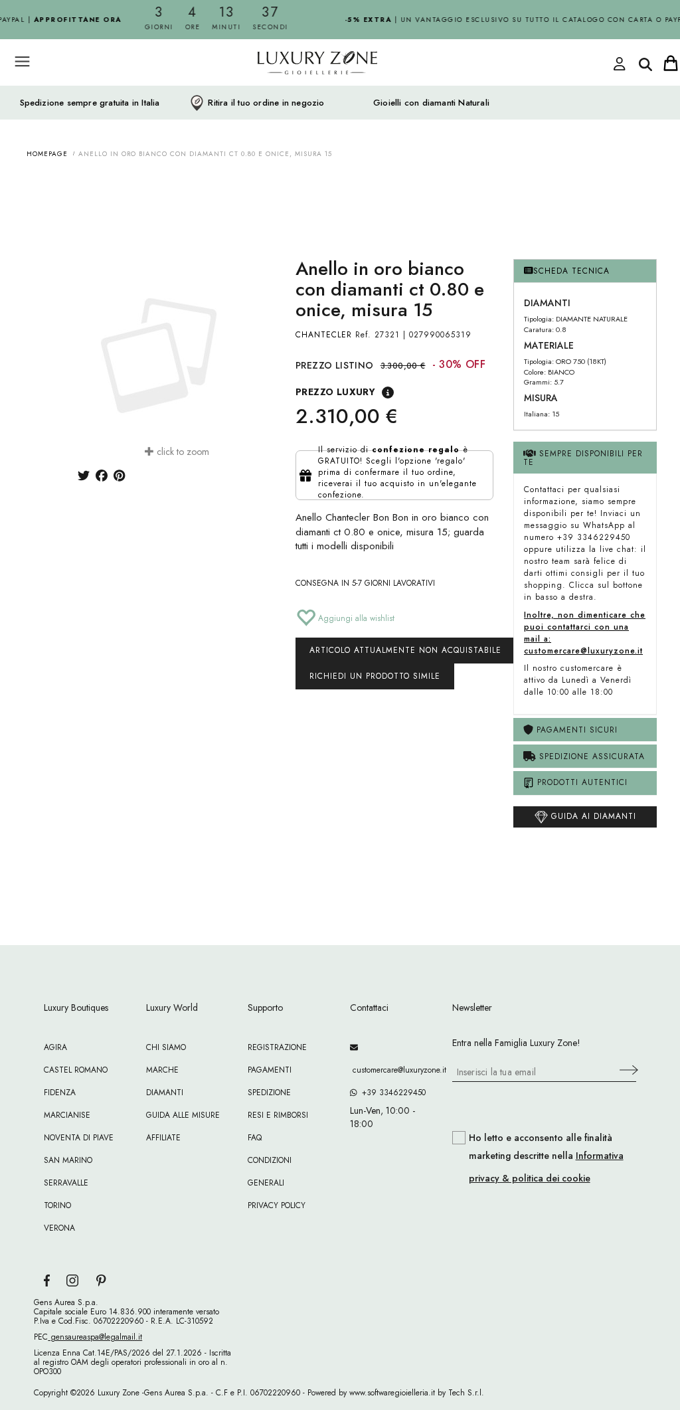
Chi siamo (166, 1047)
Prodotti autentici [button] (581, 782)
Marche (162, 1070)
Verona (59, 1228)
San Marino (68, 1160)
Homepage (47, 154)
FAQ (255, 1138)
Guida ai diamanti (592, 816)
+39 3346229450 (391, 1093)
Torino (57, 1205)
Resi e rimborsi (278, 1115)
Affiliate (163, 1138)
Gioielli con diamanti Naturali (431, 103)
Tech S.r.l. (466, 1393)
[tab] (585, 271)
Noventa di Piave (79, 1138)
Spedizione (269, 1093)
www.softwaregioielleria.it (392, 1393)
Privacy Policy (276, 1205)
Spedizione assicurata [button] (590, 756)
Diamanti (164, 1093)
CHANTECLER (324, 335)
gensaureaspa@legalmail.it (95, 1337)
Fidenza (60, 1093)
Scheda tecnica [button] (571, 271)
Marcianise (67, 1115)
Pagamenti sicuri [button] (575, 730)
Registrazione (277, 1047)
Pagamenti (270, 1070)
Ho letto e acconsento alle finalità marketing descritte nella (546, 1158)
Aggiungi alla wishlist (354, 618)
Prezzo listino (335, 365)
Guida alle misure (183, 1115)
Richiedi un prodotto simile (374, 676)
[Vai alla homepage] (293, 92)
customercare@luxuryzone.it (391, 1070)
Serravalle (66, 1183)
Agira (55, 1047)
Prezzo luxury (335, 391)
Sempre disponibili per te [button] (583, 458)
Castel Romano (76, 1070)
